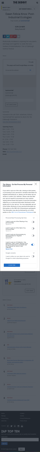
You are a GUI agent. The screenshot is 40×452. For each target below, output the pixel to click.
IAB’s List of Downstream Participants (22, 212)
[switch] (32, 222)
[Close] (36, 184)
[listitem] (20, 218)
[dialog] (20, 226)
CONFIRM (11, 265)
